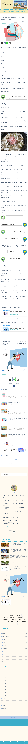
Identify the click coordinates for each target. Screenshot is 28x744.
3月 (5, 689)
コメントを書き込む (14, 459)
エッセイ (4, 374)
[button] (9, 43)
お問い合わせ (21, 722)
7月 (5, 677)
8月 (5, 674)
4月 (5, 686)
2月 (5, 692)
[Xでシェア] (2, 43)
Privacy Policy (7, 722)
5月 (5, 683)
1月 (5, 695)
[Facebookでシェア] (5, 43)
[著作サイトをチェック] (14, 386)
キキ (14, 493)
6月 (5, 680)
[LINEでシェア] (7, 43)
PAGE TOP (14, 717)
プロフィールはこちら (8, 526)
